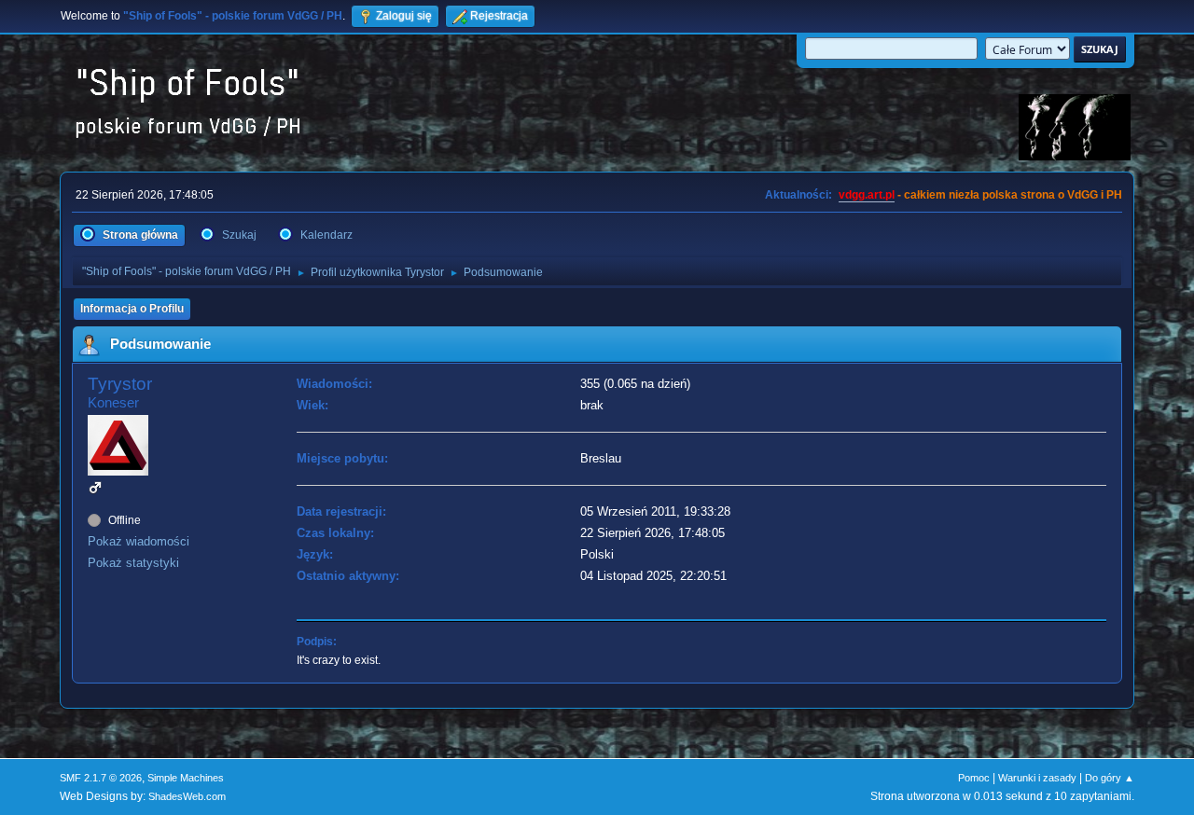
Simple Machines (185, 777)
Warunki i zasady (1037, 777)
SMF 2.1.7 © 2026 (101, 777)
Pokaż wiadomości (138, 541)
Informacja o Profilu (132, 308)
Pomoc (974, 777)
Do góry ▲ (1109, 777)
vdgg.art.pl (867, 194)
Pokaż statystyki (133, 563)
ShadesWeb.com (187, 796)
